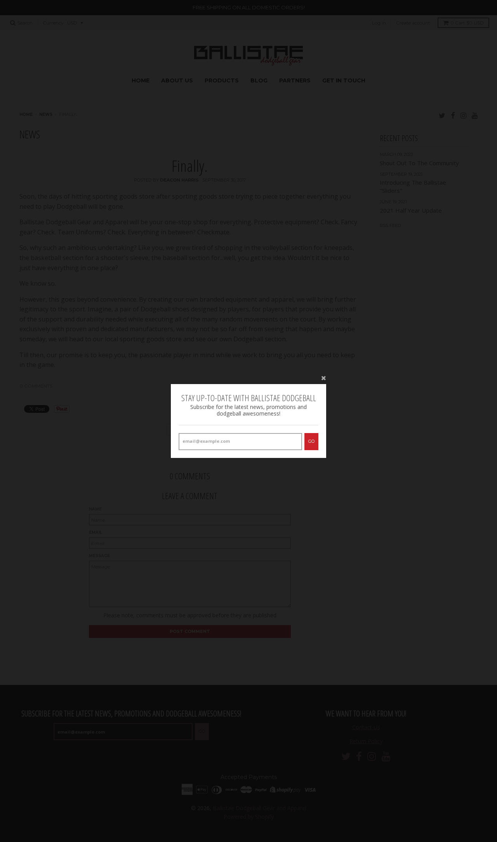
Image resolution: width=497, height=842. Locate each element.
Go (311, 441)
